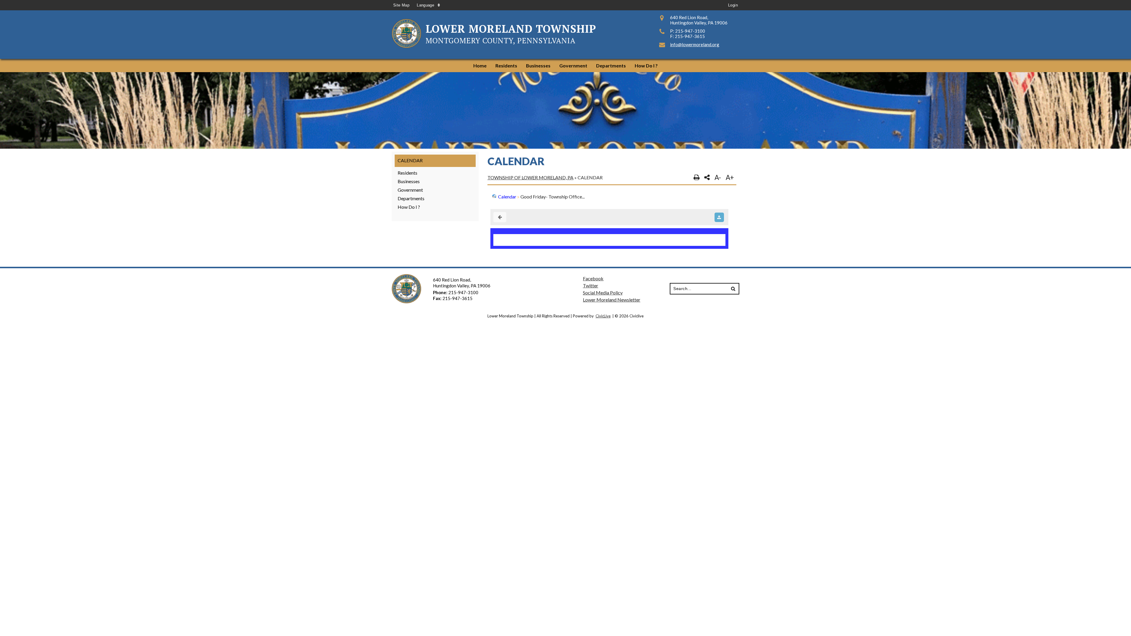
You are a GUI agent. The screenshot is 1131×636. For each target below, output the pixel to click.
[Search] (733, 289)
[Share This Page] (707, 177)
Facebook (593, 278)
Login (733, 5)
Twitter (590, 285)
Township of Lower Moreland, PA (530, 177)
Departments (411, 198)
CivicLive (603, 316)
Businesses (409, 181)
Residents (407, 172)
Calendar (410, 160)
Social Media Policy (603, 292)
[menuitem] (480, 65)
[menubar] (565, 65)
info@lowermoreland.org (694, 44)
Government (410, 190)
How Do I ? (409, 207)
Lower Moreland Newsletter (611, 299)
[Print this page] (697, 177)
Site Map (401, 5)
